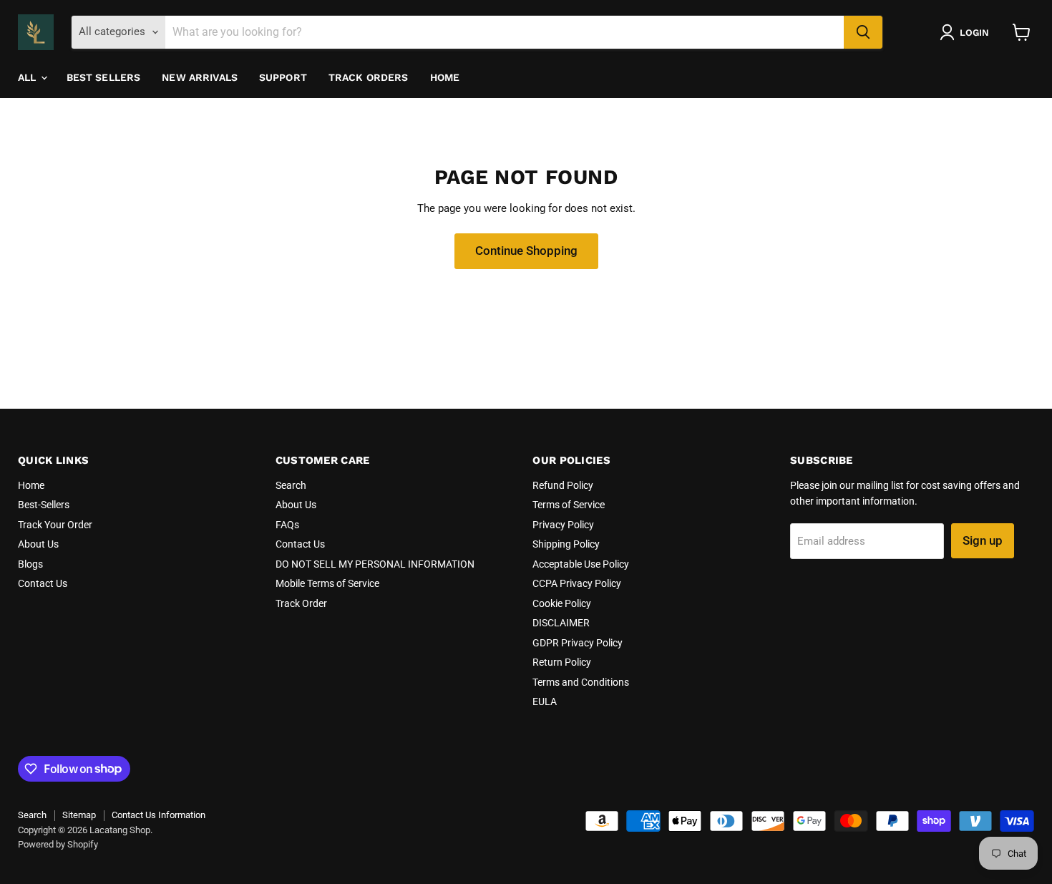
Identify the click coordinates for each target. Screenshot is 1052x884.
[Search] (863, 32)
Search (291, 485)
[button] (967, 32)
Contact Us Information (158, 815)
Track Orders (368, 77)
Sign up (983, 540)
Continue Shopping (526, 250)
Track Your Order (55, 524)
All (28, 77)
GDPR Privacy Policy (577, 643)
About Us (38, 544)
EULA (544, 701)
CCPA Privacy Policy (576, 583)
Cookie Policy (561, 603)
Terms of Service (568, 504)
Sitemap (79, 815)
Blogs (30, 564)
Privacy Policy (563, 524)
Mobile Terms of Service (327, 583)
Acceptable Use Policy (580, 564)
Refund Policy (562, 485)
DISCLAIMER (561, 622)
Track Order (301, 603)
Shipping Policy (566, 544)
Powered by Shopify (58, 844)
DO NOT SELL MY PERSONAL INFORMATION (375, 564)
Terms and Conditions (580, 682)
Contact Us (42, 583)
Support (283, 77)
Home (445, 77)
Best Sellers (104, 77)
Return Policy (561, 662)
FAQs (287, 524)
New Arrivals (200, 77)
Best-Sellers (43, 504)
